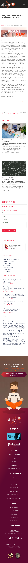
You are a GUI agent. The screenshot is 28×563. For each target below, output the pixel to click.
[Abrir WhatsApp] (3, 559)
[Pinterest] (17, 428)
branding (15, 323)
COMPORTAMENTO (14, 510)
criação (6, 330)
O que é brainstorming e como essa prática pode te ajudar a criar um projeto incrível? (13, 182)
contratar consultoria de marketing (9, 329)
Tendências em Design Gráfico (20, 114)
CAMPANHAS (14, 488)
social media (22, 343)
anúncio (16, 322)
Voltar (20, 101)
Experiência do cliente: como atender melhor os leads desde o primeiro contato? (14, 295)
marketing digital (11, 337)
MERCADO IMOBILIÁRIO (14, 498)
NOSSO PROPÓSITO (14, 455)
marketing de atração (16, 335)
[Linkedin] (15, 428)
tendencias (12, 344)
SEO (9, 343)
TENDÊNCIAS (14, 507)
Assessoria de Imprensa (11, 259)
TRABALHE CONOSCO (14, 468)
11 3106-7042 (14, 538)
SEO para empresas (14, 343)
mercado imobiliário (15, 339)
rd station (18, 341)
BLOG (14, 461)
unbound (4, 345)
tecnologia (6, 344)
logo (22, 333)
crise (10, 330)
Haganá (20, 330)
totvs (22, 344)
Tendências (7, 271)
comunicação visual (8, 326)
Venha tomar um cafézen (14, 374)
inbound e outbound (7, 332)
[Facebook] (10, 428)
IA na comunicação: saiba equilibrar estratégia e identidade (12, 281)
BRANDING (14, 484)
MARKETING (14, 521)
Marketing (12, 179)
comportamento (16, 325)
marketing (7, 335)
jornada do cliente (15, 333)
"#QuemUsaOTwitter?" (8, 113)
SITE (14, 477)
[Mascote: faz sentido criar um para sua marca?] (14, 130)
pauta (8, 340)
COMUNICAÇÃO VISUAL (14, 495)
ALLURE (14, 451)
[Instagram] (13, 428)
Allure (10, 321)
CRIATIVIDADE (14, 517)
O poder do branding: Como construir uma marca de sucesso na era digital (12, 309)
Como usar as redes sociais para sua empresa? (15, 247)
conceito (16, 326)
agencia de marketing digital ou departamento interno (13, 320)
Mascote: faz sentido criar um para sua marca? (14, 143)
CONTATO (14, 465)
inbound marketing (17, 332)
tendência (18, 344)
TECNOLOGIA (14, 514)
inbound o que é (6, 333)
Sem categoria (8, 267)
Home (2, 25)
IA (22, 330)
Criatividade (5, 141)
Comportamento (9, 261)
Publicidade (12, 341)
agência (5, 322)
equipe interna (14, 330)
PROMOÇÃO (14, 491)
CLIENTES (14, 458)
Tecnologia (7, 269)
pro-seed (12, 340)
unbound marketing (10, 345)
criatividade (20, 329)
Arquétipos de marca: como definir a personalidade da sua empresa (13, 288)
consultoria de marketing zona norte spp (17, 327)
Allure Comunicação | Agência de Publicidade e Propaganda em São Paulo (8, 4)
